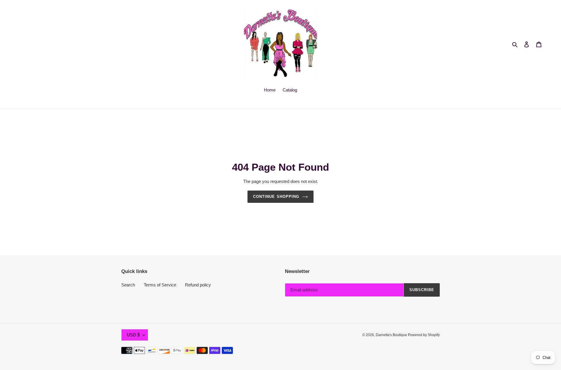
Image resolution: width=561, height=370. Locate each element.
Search (128, 284)
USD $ (133, 334)
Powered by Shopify (424, 335)
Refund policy (198, 284)
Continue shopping (276, 196)
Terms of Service (160, 284)
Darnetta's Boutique (392, 335)
